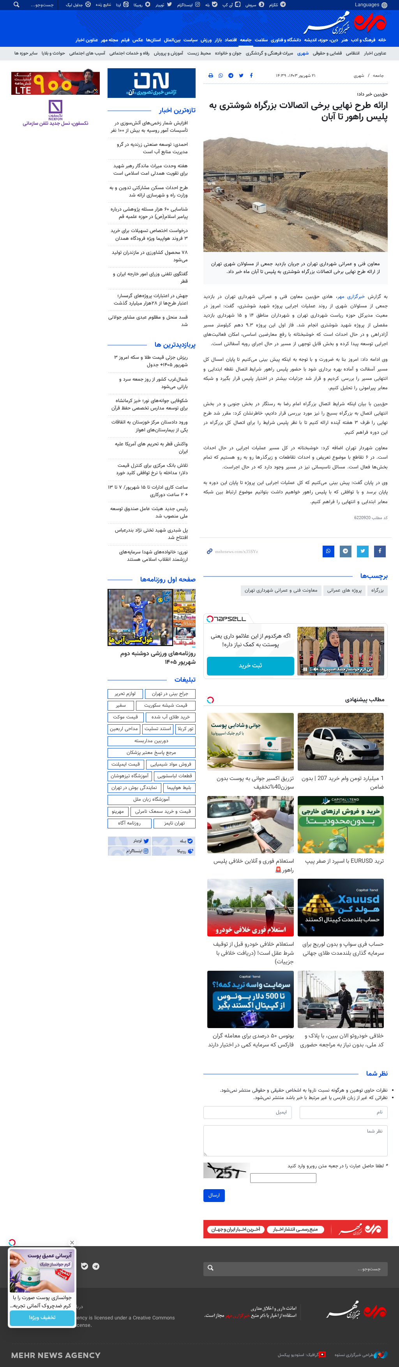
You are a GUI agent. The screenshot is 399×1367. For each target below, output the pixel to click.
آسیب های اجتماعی (87, 53)
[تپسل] (210, 619)
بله (208, 5)
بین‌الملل (172, 40)
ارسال (214, 1195)
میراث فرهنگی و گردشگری (269, 53)
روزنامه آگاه (129, 823)
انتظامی (353, 53)
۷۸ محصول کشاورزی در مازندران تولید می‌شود (150, 256)
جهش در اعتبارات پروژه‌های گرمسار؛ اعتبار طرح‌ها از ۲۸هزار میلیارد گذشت (151, 299)
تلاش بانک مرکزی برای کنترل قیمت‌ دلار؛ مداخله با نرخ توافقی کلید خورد (152, 469)
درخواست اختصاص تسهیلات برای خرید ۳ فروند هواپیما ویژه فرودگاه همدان (149, 234)
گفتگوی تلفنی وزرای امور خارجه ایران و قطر (150, 277)
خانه (382, 40)
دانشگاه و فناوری (286, 40)
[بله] (84, 1267)
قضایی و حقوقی (327, 53)
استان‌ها (153, 40)
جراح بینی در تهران (170, 694)
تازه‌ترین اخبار (177, 111)
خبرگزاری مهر (351, 297)
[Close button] (72, 1242)
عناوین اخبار (375, 53)
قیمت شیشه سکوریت (165, 705)
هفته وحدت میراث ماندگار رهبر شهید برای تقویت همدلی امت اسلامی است (150, 169)
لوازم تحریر (125, 694)
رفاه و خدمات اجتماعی (129, 53)
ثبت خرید (250, 666)
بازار (218, 40)
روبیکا (139, 5)
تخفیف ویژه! (42, 1318)
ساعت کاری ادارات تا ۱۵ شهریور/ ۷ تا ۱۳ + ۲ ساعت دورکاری (148, 491)
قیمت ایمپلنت (125, 764)
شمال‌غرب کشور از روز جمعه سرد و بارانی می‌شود (153, 383)
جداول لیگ (75, 5)
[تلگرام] (96, 1267)
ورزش (206, 40)
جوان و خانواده (228, 53)
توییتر (160, 5)
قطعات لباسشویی (174, 776)
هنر (344, 40)
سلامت (261, 40)
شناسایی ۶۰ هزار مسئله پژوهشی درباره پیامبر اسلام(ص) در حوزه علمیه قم (149, 213)
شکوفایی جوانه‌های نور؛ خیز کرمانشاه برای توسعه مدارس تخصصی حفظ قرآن (149, 404)
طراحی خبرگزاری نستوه (354, 1355)
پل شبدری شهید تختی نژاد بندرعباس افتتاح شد (151, 534)
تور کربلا (185, 729)
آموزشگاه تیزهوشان (129, 776)
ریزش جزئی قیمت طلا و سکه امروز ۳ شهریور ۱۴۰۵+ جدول (151, 361)
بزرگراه (377, 590)
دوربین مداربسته (151, 741)
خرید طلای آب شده (171, 717)
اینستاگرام (185, 5)
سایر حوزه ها (25, 53)
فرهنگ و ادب (363, 40)
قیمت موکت (125, 717)
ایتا (119, 5)
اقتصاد (231, 40)
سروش (251, 5)
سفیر (121, 705)
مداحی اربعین (124, 729)
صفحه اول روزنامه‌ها (168, 580)
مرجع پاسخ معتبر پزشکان (151, 753)
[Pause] (305, 669)
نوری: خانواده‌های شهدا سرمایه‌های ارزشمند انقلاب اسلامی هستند (153, 556)
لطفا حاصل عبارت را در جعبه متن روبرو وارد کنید (338, 1166)
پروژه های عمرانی (344, 590)
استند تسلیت (158, 729)
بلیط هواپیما (179, 788)
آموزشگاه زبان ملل (151, 799)
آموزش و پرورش (168, 53)
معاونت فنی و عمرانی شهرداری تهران (281, 590)
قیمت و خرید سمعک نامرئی (163, 812)
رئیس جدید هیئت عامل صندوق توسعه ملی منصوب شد (149, 512)
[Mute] (316, 669)
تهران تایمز (174, 823)
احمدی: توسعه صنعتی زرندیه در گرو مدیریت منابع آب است (152, 148)
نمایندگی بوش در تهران (134, 788)
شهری (303, 53)
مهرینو (118, 812)
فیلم (125, 40)
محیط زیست (199, 53)
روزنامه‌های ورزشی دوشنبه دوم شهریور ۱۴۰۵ (158, 658)
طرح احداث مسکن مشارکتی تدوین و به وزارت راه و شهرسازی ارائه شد (148, 191)
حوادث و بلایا (53, 53)
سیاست (191, 40)
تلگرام (274, 5)
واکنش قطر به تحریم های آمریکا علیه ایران (151, 448)
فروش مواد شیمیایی (170, 764)
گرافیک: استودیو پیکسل (298, 1355)
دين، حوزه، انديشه (321, 40)
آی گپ (228, 5)
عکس (137, 40)
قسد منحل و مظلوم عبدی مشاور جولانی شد (148, 321)
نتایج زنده (104, 5)
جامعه (246, 40)
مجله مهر (109, 40)
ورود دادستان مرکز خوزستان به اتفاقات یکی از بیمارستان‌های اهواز (149, 426)
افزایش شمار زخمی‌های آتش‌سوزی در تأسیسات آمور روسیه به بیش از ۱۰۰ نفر (149, 127)
